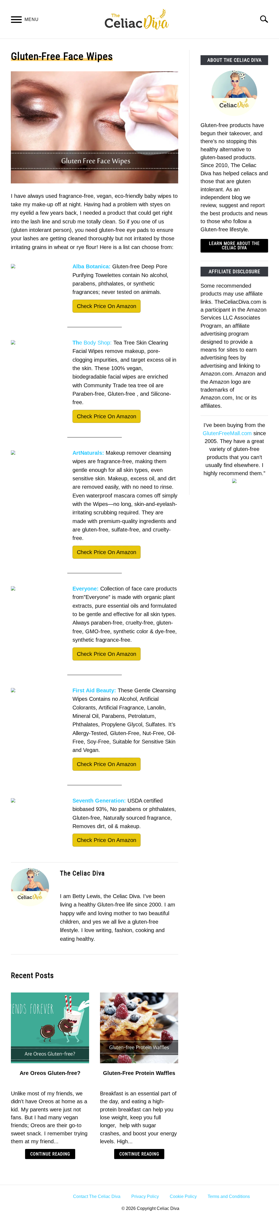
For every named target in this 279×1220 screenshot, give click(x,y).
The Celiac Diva (82, 873)
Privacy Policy (145, 1196)
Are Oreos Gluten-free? (50, 1073)
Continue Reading (50, 1154)
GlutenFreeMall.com (227, 433)
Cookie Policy (183, 1196)
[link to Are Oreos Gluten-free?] (50, 1027)
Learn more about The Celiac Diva (234, 245)
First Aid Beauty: (94, 690)
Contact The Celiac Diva (96, 1196)
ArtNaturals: (88, 453)
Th (75, 343)
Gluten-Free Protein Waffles (139, 1073)
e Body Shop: (95, 343)
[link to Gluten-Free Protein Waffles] (139, 1027)
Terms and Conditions (229, 1196)
